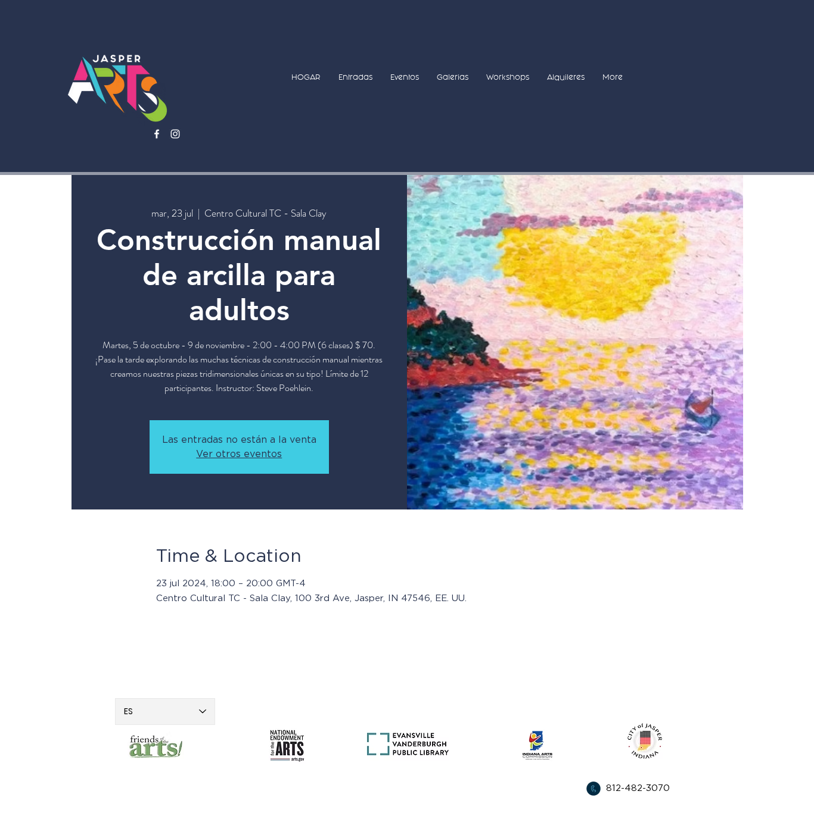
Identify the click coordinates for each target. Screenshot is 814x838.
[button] (355, 77)
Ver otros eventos (239, 454)
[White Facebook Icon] (157, 134)
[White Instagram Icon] (175, 134)
